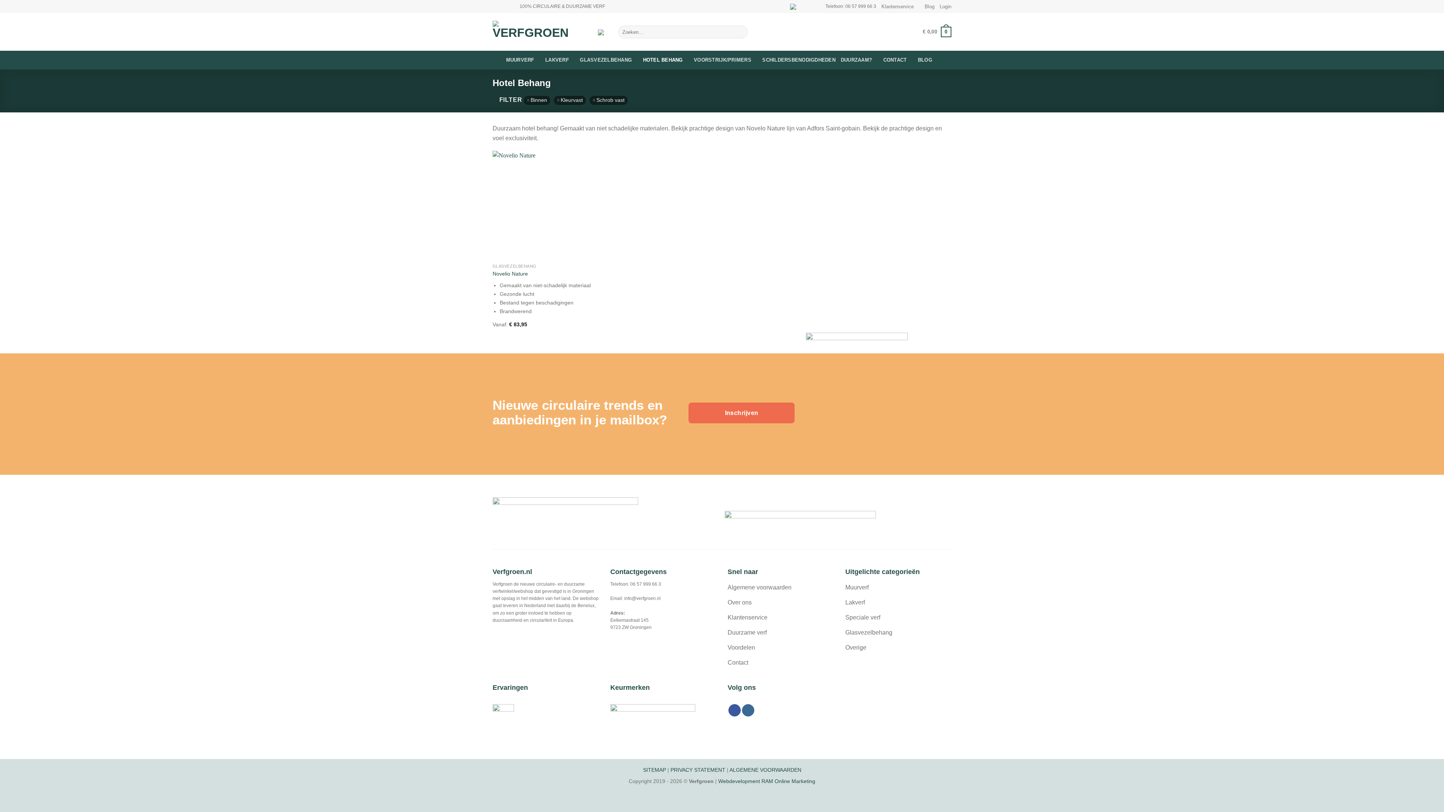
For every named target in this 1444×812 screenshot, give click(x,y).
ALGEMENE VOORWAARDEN (765, 770)
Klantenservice (897, 6)
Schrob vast (610, 100)
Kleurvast (572, 100)
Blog (929, 6)
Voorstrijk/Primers (722, 60)
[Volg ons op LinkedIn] (510, 6)
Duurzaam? (856, 60)
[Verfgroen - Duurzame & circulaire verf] (540, 32)
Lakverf (557, 60)
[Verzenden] (740, 32)
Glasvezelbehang (606, 60)
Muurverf (520, 60)
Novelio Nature (510, 274)
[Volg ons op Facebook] (496, 6)
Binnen (539, 100)
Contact (895, 60)
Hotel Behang (663, 60)
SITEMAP (654, 770)
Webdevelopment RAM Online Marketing (766, 781)
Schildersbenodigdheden (799, 60)
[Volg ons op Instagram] (503, 6)
